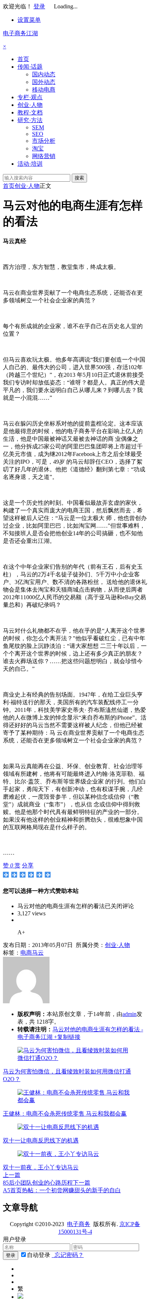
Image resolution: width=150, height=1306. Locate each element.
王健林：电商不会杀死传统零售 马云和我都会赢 (65, 1113)
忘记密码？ (68, 1255)
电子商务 (78, 1224)
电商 (26, 953)
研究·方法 (30, 120)
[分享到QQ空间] (14, 875)
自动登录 (38, 1255)
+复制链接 (66, 1037)
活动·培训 (30, 164)
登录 (39, 6)
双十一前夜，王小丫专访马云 (41, 1167)
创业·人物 (30, 105)
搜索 (79, 178)
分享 (27, 865)
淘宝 (38, 148)
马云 (38, 953)
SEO (37, 134)
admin (129, 1014)
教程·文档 (30, 112)
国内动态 (43, 74)
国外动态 (43, 82)
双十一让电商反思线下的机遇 (41, 1140)
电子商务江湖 (20, 33)
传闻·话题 (30, 67)
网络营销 (43, 156)
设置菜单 (29, 20)
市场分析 (43, 141)
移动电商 (43, 89)
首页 (23, 59)
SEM (38, 127)
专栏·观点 (30, 97)
